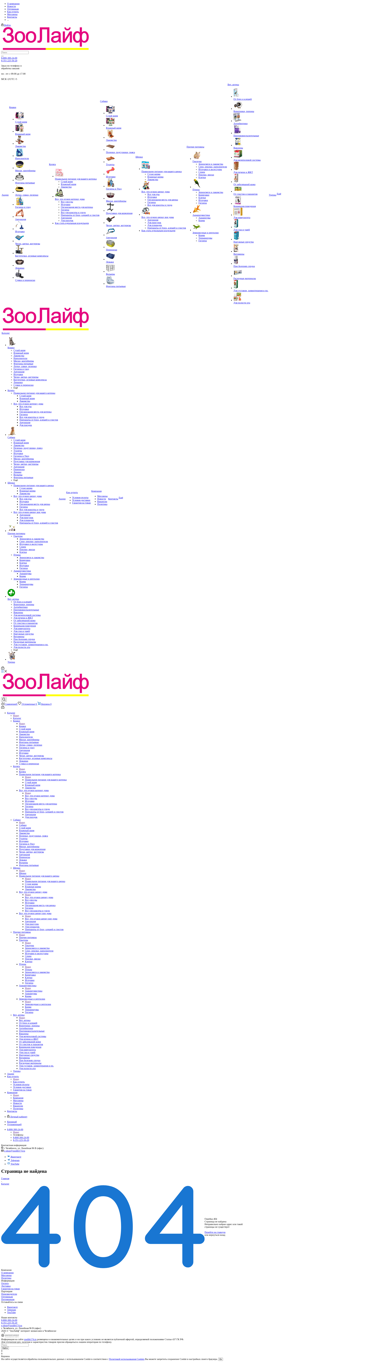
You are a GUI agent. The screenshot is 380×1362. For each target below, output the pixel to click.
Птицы (28, 969)
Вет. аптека (24, 1020)
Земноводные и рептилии (38, 1004)
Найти (5, 1348)
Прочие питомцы (28, 937)
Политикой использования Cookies (126, 1359)
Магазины (6, 1275)
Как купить (19, 1082)
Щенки (22, 873)
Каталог (17, 718)
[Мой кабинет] (2, 668)
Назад (16, 715)
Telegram (15, 1160)
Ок (220, 1359)
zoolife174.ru (30, 1339)
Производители (9, 1294)
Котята (22, 771)
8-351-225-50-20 (9, 60)
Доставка (6, 1286)
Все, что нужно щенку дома (39, 897)
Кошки (22, 726)
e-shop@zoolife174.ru (14, 1151)
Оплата (5, 1283)
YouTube (15, 1164)
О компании (7, 1272)
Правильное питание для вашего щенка (45, 881)
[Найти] (2, 56)
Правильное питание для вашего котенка (46, 779)
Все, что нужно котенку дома (40, 795)
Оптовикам (7, 1296)
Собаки (23, 825)
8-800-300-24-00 (9, 58)
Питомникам (7, 1299)
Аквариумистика (33, 991)
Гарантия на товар (10, 1288)
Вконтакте (16, 1157)
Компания (18, 1098)
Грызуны (29, 945)
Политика (6, 1278)
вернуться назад (217, 1235)
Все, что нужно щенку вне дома (41, 918)
